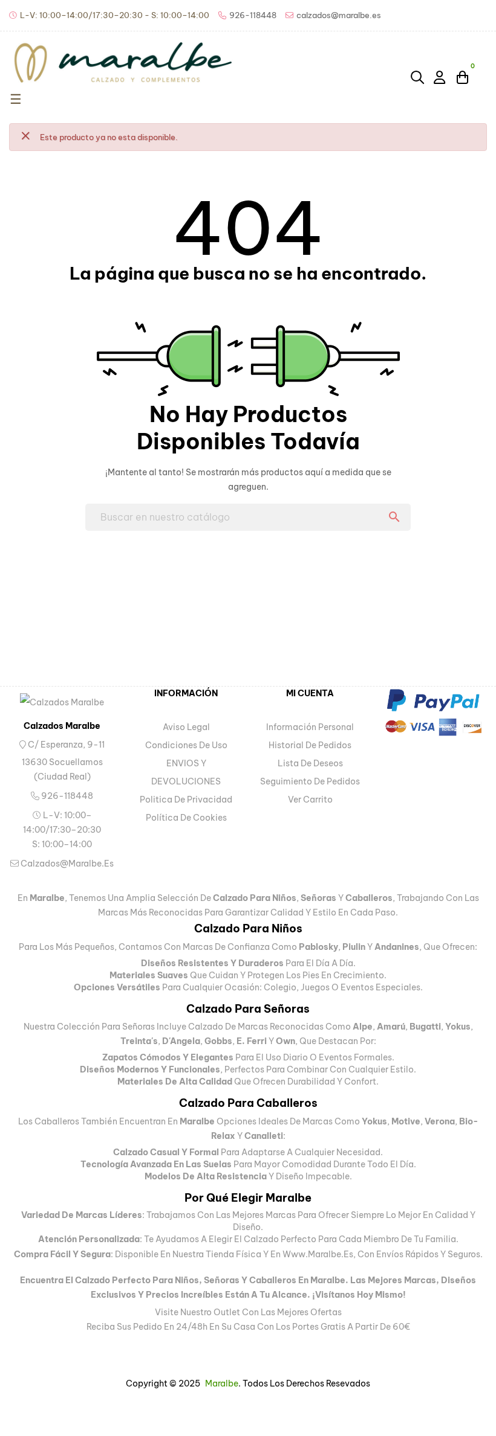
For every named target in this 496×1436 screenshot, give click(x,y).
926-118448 (66, 795)
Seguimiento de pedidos (310, 781)
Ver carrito (310, 799)
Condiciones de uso (186, 745)
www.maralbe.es (317, 1254)
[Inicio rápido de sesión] (440, 76)
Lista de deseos (310, 763)
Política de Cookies (186, 817)
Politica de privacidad (186, 799)
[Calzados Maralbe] (62, 702)
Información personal (310, 727)
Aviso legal (186, 727)
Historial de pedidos (310, 745)
